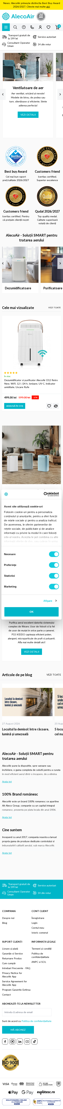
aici (48, 6)
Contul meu (37, 927)
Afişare (47, 600)
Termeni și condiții (41, 948)
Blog (4, 922)
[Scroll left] (3, 94)
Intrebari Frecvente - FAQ (16, 968)
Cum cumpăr (9, 963)
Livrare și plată (10, 948)
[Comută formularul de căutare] (15, 27)
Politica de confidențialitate (36, 1021)
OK (32, 611)
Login (34, 922)
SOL (43, 961)
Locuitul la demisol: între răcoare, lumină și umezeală (25, 731)
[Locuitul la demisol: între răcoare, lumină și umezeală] (27, 702)
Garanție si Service (12, 953)
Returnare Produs (12, 958)
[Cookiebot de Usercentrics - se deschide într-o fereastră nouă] (44, 494)
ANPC (34, 961)
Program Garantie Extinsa (16, 989)
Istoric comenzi (39, 932)
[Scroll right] (60, 94)
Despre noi (8, 917)
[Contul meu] (40, 27)
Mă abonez (18, 1029)
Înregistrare (37, 917)
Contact (6, 994)
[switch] (54, 565)
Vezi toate (54, 307)
